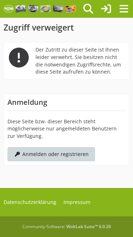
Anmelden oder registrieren (55, 154)
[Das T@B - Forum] (40, 9)
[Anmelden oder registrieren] (106, 9)
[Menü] (124, 9)
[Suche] (88, 9)
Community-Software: (66, 226)
